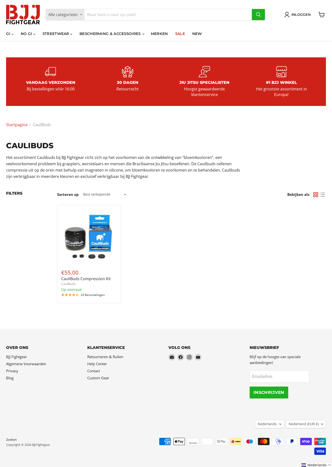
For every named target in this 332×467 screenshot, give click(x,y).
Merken (159, 33)
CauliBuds (68, 284)
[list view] (322, 194)
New (197, 33)
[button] (316, 465)
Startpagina (16, 124)
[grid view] (315, 194)
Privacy (12, 370)
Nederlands (267, 424)
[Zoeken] (258, 14)
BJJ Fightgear (16, 356)
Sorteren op (68, 194)
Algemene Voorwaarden (26, 363)
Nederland (304, 424)
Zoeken (11, 439)
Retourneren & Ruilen (105, 356)
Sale (180, 33)
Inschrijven (268, 392)
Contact (93, 370)
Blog (10, 377)
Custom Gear (98, 377)
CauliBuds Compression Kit (86, 278)
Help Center (97, 363)
